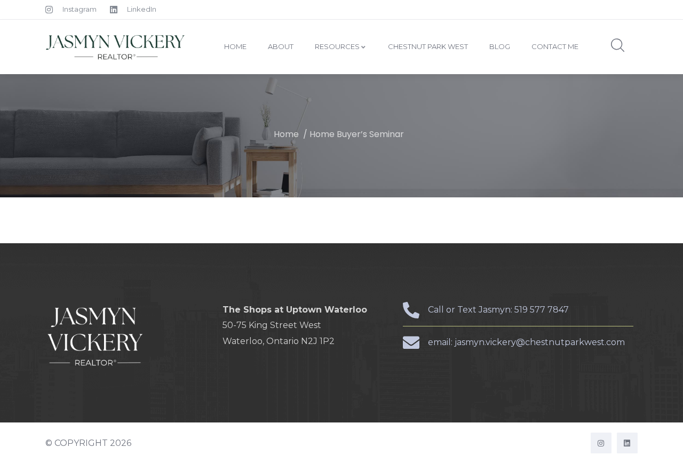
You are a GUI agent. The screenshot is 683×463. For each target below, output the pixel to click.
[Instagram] (601, 443)
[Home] (116, 46)
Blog (499, 46)
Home (235, 46)
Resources (337, 46)
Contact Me (554, 46)
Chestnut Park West (428, 46)
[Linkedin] (627, 443)
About (280, 46)
